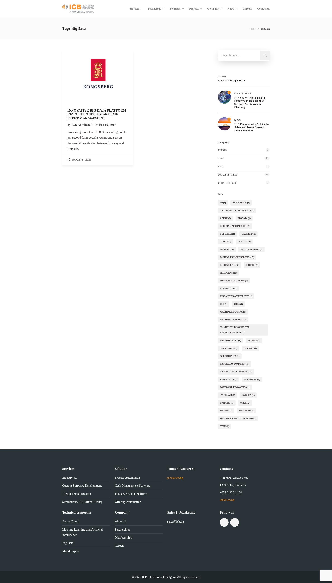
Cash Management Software (132, 485)
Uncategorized (227, 183)
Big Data (67, 543)
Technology (154, 8)
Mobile (254, 340)
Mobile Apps (70, 551)
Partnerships (122, 529)
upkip (245, 403)
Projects (194, 8)
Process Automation (127, 477)
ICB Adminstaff (82, 124)
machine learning (233, 319)
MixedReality (230, 340)
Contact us (263, 8)
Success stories (81, 159)
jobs (238, 304)
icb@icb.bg (227, 499)
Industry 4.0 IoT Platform (131, 493)
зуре (224, 426)
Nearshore (228, 348)
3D (223, 202)
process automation (234, 364)
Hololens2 (228, 273)
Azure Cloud (70, 521)
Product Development (236, 371)
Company (213, 8)
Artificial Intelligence (237, 210)
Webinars (246, 410)
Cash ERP (249, 234)
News (231, 8)
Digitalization (251, 249)
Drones (252, 265)
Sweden (248, 395)
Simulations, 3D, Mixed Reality (82, 502)
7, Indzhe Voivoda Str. (234, 477)
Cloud (225, 241)
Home (252, 29)
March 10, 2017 (106, 124)
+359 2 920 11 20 (231, 492)
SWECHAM (227, 395)
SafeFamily (228, 379)
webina (226, 410)
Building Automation (235, 226)
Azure (225, 218)
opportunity (229, 356)
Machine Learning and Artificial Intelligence (82, 532)
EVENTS (222, 76)
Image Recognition (234, 280)
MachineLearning (233, 311)
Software (252, 379)
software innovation (235, 387)
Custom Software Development (82, 485)
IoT (223, 304)
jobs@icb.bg (175, 477)
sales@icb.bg (175, 521)
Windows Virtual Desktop (238, 418)
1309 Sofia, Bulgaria (233, 485)
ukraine (226, 403)
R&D (220, 166)
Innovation (228, 288)
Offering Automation (128, 502)
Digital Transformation (237, 257)
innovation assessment (236, 296)
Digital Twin (229, 265)
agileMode (241, 202)
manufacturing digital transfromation (235, 330)
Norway (250, 348)
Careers (247, 8)
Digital (227, 249)
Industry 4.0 (69, 477)
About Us (121, 521)
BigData (244, 218)
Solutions (175, 8)
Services (134, 8)
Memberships (123, 537)
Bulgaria (227, 234)
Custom (244, 241)
